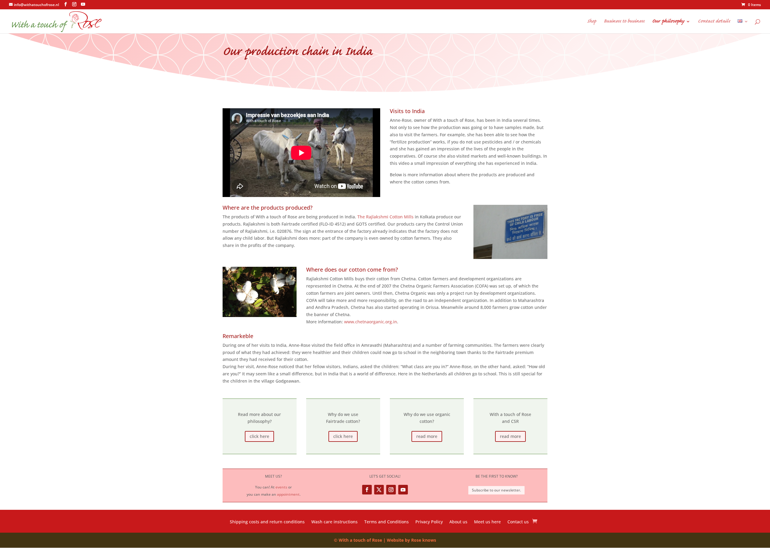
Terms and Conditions (386, 522)
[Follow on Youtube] (403, 489)
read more (426, 436)
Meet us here (487, 522)
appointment (288, 494)
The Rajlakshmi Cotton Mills (385, 217)
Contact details (714, 22)
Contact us (518, 522)
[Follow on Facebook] (367, 489)
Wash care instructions (334, 522)
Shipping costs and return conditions (267, 522)
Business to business (624, 22)
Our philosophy (668, 22)
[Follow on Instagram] (391, 489)
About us (458, 522)
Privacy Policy (429, 522)
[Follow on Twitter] (379, 489)
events (281, 487)
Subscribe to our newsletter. (496, 490)
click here (259, 436)
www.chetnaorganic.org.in (370, 322)
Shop (591, 22)
